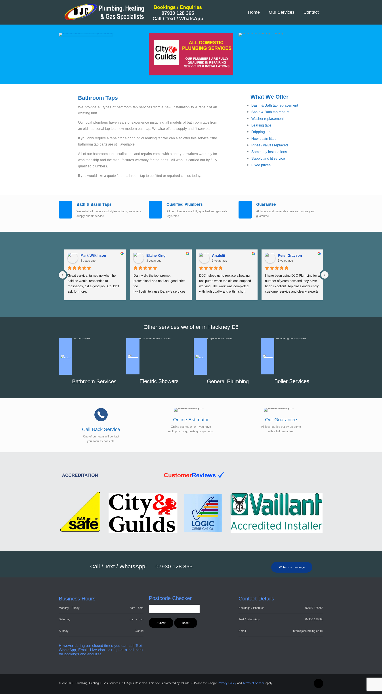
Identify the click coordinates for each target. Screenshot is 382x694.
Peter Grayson (290, 255)
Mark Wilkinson (93, 255)
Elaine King (156, 255)
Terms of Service (254, 683)
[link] (86, 34)
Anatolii (218, 255)
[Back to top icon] (318, 683)
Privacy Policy (227, 683)
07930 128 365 (174, 566)
